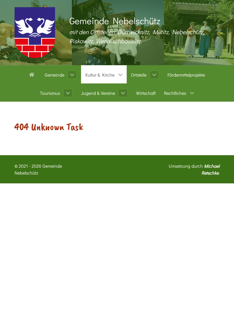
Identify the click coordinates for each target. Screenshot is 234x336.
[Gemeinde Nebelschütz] (35, 32)
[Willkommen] (33, 74)
